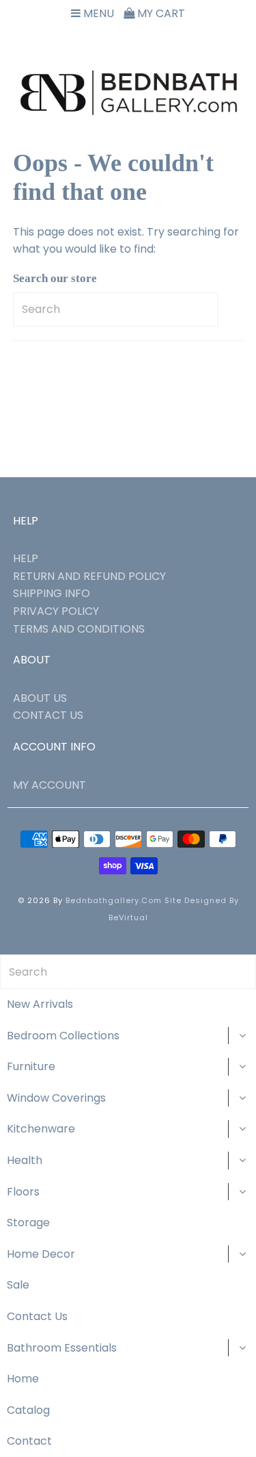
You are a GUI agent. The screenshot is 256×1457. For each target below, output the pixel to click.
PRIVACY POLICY (56, 611)
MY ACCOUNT (49, 785)
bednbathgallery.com (114, 900)
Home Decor (41, 1254)
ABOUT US (40, 698)
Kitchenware (41, 1129)
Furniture (31, 1066)
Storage (28, 1222)
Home (23, 1378)
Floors (23, 1192)
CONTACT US (48, 715)
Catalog (28, 1410)
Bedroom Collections (63, 1035)
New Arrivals (40, 1004)
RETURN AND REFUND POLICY (89, 576)
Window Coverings (56, 1098)
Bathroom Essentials (62, 1348)
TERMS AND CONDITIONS (79, 629)
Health (24, 1160)
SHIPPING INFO (51, 593)
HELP (25, 558)
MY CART (159, 13)
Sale (18, 1285)
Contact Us (37, 1316)
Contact (29, 1441)
